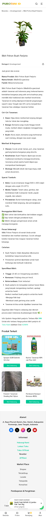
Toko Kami (6, 324)
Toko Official (23, 450)
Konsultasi (23, 484)
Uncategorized (15, 11)
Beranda (5, 11)
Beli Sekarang (12, 365)
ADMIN (25, 324)
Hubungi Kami (23, 442)
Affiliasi (23, 458)
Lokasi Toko (23, 446)
